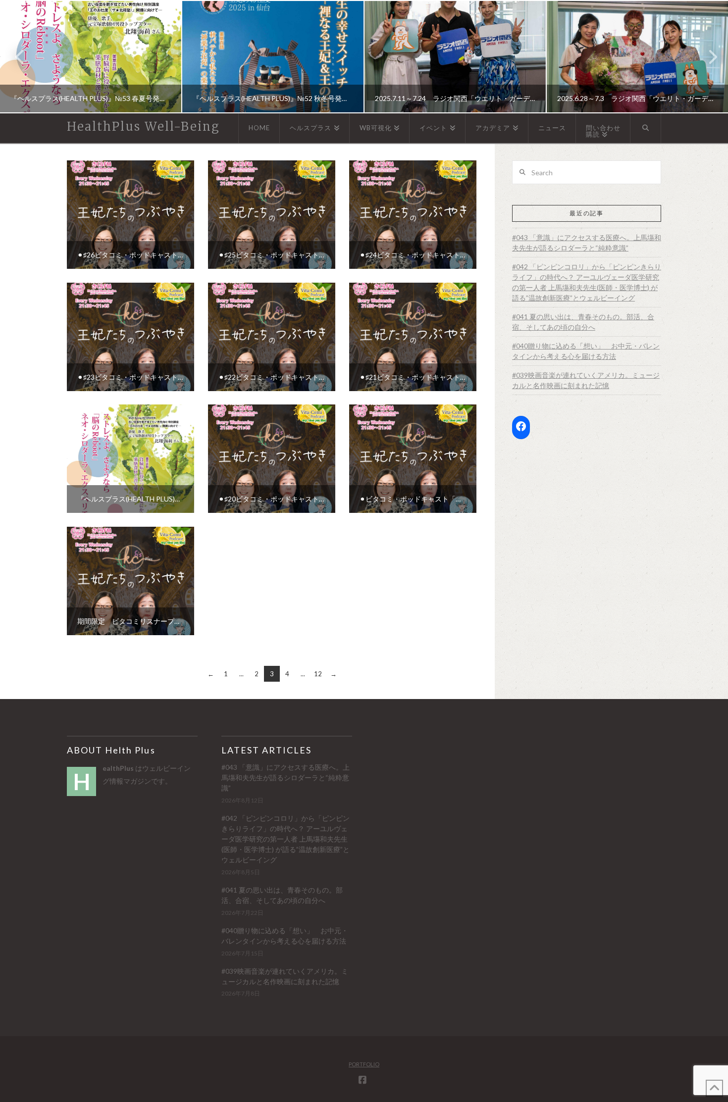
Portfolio (364, 1064)
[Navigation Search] (645, 128)
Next (707, 56)
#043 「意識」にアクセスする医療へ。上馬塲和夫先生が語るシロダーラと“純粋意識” (586, 242)
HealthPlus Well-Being (143, 127)
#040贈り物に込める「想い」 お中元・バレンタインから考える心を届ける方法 (586, 351)
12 (318, 674)
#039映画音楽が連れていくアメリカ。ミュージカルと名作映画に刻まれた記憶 (586, 380)
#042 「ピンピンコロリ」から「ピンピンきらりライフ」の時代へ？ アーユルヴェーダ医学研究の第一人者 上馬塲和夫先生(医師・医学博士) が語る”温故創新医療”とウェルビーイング (586, 282)
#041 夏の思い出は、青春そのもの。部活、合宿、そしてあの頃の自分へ (583, 321)
